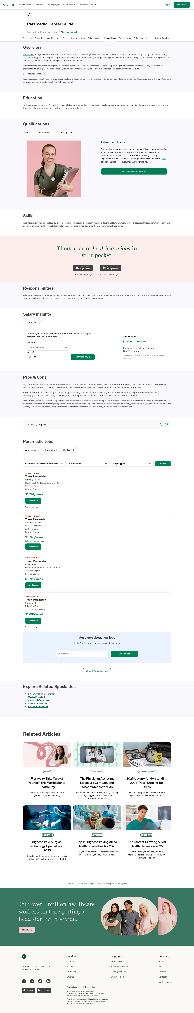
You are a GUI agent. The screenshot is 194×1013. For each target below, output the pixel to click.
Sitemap (70, 977)
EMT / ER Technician (38, 706)
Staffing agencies (118, 971)
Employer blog (117, 977)
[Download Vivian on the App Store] (83, 268)
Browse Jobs (25, 4)
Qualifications (53, 38)
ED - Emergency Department (41, 694)
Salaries (70, 966)
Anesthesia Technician (38, 700)
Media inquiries (165, 982)
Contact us (163, 977)
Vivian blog (71, 971)
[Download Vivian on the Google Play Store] (110, 268)
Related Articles (162, 38)
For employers (117, 961)
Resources (68, 4)
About (161, 961)
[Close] (135, 15)
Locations (38, 4)
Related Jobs (125, 38)
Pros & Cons (110, 38)
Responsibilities (77, 38)
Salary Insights (94, 38)
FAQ (160, 966)
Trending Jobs (86, 4)
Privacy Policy (77, 995)
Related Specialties (142, 38)
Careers (162, 971)
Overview (27, 38)
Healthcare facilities (119, 966)
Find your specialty (69, 32)
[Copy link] (29, 14)
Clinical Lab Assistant (38, 703)
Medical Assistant (36, 697)
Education (39, 38)
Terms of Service (91, 995)
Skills (65, 38)
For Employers (53, 4)
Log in (167, 4)
